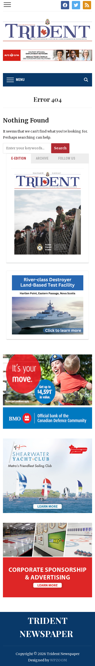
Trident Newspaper (46, 626)
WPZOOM (58, 660)
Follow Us (66, 158)
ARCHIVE (42, 158)
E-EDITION (18, 158)
